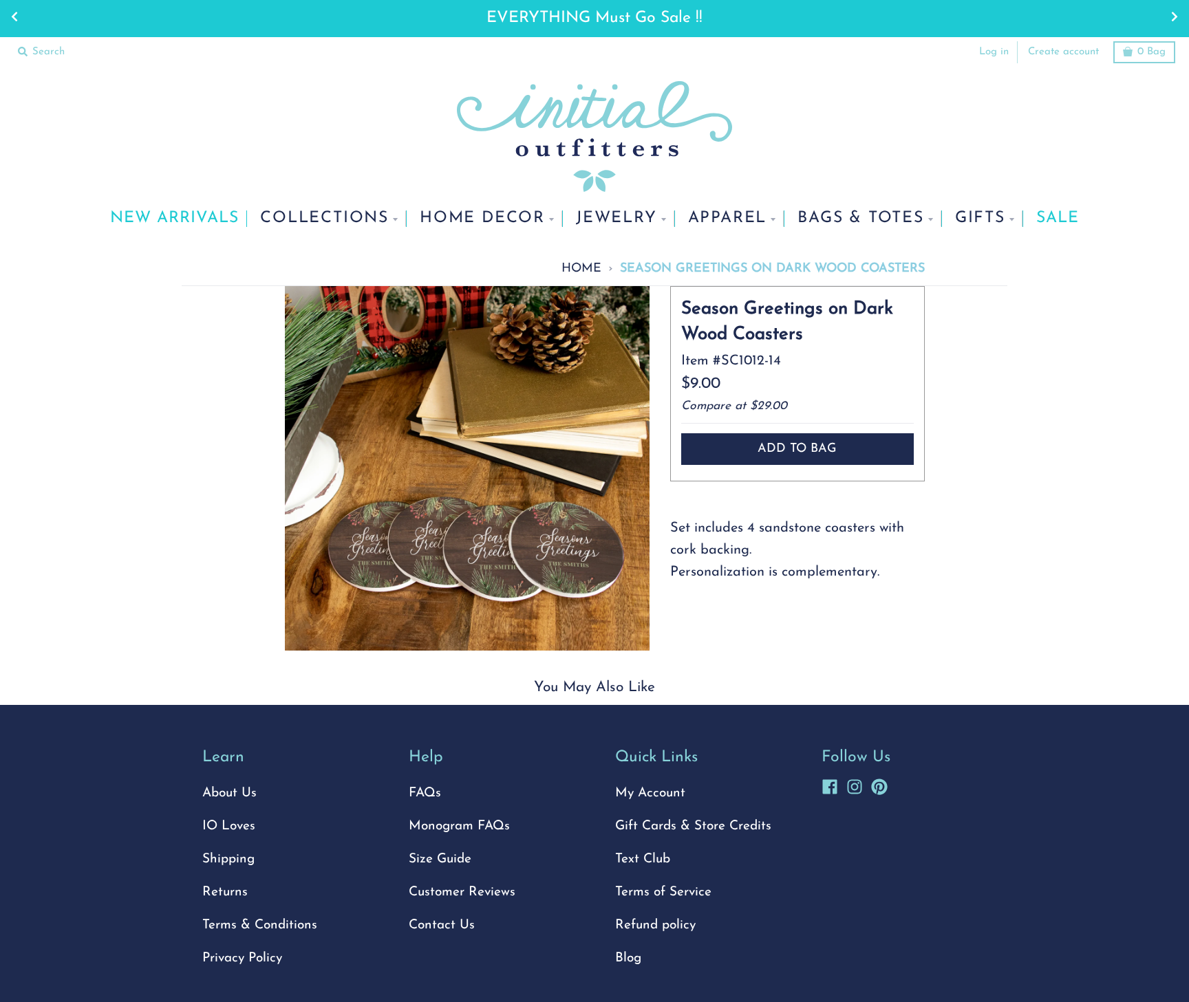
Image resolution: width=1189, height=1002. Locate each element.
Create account (1063, 52)
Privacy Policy (242, 958)
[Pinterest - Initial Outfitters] (879, 784)
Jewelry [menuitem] (616, 218)
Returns (225, 892)
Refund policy (655, 925)
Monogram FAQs (459, 826)
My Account (650, 793)
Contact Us (442, 925)
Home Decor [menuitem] (482, 218)
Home (581, 268)
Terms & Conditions (259, 925)
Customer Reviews (462, 892)
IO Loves (228, 826)
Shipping (228, 859)
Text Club (642, 859)
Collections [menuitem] (324, 218)
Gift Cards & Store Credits (693, 826)
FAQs (425, 793)
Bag (1151, 52)
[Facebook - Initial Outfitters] (830, 784)
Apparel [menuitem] (727, 218)
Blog (628, 958)
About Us (229, 793)
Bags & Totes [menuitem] (860, 218)
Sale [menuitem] (1057, 218)
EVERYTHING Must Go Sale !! (594, 18)
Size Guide (440, 859)
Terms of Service (663, 892)
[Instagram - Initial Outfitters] (854, 784)
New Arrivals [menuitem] (174, 218)
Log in (994, 52)
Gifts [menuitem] (980, 218)
